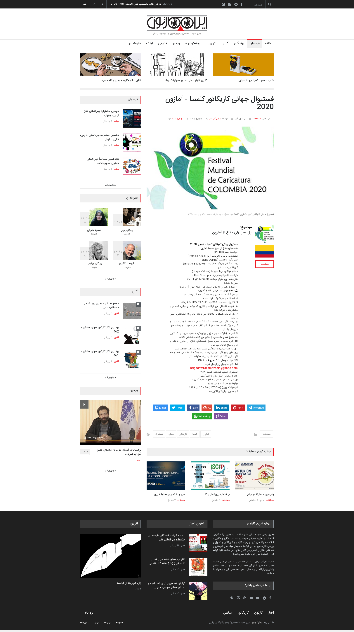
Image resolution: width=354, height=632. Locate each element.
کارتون (138, 589)
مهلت (116, 121)
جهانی (171, 434)
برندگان (239, 43)
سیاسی (227, 613)
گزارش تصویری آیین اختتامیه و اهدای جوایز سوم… (135, 4)
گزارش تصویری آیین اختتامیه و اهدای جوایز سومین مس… (166, 585)
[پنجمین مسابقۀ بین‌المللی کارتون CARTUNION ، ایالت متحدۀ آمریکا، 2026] (254, 475)
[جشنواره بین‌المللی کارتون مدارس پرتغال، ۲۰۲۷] (210, 475)
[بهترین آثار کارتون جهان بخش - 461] (132, 359)
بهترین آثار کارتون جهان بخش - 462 (100, 329)
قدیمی (162, 43)
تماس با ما (84, 622)
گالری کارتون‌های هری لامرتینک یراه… (185, 80)
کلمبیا (194, 434)
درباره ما (107, 622)
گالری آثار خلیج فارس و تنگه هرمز (121, 80)
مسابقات (257, 119)
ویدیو (176, 43)
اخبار (183, 545)
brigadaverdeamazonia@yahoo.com (214, 368)
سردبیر (97, 622)
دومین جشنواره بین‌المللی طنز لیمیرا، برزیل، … (101, 113)
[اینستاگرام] (223, 4)
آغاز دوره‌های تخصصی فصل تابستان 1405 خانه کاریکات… (167, 561)
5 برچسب (177, 119)
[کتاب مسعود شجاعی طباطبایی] (243, 64)
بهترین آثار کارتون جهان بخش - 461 (100, 353)
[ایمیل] (229, 4)
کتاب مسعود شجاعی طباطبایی (255, 80)
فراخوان (255, 43)
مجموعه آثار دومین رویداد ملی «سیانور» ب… (100, 305)
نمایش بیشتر (110, 185)
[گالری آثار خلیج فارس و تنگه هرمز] (110, 64)
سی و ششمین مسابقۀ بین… (168, 494)
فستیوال (159, 434)
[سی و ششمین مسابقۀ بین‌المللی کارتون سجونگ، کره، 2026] (166, 475)
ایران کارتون (215, 119)
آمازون (206, 434)
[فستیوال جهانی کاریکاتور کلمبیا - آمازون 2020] (210, 168)
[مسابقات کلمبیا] (264, 251)
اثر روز (212, 43)
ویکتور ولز (127, 230)
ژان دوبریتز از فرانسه (129, 583)
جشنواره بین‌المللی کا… (216, 494)
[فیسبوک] (241, 4)
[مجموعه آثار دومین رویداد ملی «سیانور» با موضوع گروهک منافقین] (132, 311)
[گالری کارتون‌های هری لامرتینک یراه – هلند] (177, 64)
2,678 (85, 451)
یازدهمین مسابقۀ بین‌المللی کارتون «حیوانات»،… (103, 161)
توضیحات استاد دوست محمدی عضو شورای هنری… (119, 452)
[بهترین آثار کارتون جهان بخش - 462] (132, 335)
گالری (225, 43)
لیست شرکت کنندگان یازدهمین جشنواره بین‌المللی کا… (166, 537)
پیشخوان (194, 43)
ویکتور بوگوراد (94, 263)
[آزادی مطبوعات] (110, 556)
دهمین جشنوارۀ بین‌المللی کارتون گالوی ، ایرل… (99, 137)
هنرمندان (135, 43)
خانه (268, 43)
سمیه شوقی (94, 230)
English (120, 622)
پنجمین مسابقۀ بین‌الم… (259, 494)
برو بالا (89, 613)
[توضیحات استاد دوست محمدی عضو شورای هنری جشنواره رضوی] (111, 422)
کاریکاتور (183, 434)
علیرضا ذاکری (127, 263)
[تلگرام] (237, 4)
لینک (149, 43)
